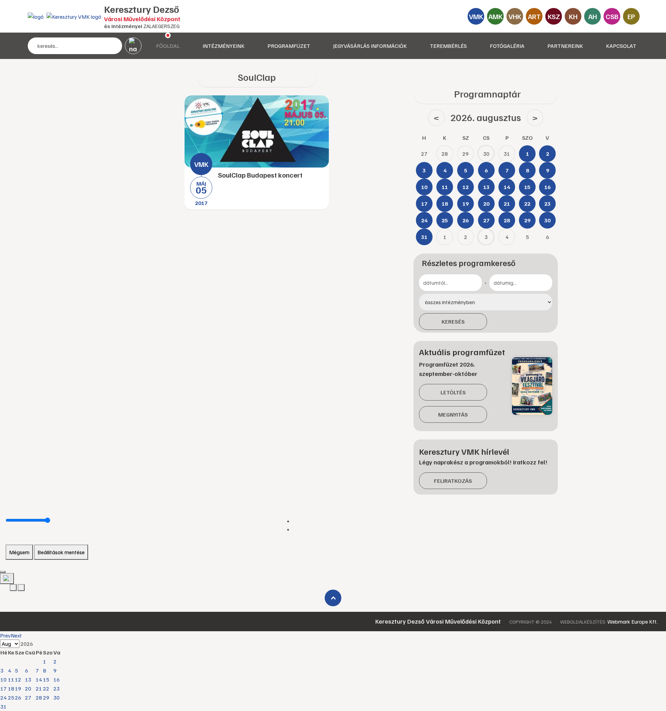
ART (534, 16)
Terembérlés (448, 45)
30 (56, 697)
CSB (612, 16)
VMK (476, 16)
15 (46, 679)
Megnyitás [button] (453, 414)
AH (592, 16)
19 (18, 688)
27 (28, 697)
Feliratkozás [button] (453, 480)
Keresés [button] (453, 321)
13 (28, 679)
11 (11, 679)
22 (46, 688)
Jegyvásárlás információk (370, 45)
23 (56, 688)
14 (39, 679)
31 (3, 706)
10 (3, 679)
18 (11, 688)
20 (28, 688)
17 (3, 688)
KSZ (554, 16)
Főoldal (168, 45)
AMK (495, 16)
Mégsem (19, 552)
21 (39, 688)
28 (39, 697)
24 (3, 697)
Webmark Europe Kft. (632, 621)
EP (631, 16)
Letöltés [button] (453, 392)
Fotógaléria (507, 45)
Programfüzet (288, 45)
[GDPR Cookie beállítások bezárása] (3, 572)
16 (56, 679)
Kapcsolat (621, 45)
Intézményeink (224, 45)
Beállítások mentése (61, 552)
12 (18, 679)
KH (573, 16)
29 (46, 697)
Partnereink (565, 45)
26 (18, 697)
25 (11, 697)
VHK (515, 16)
